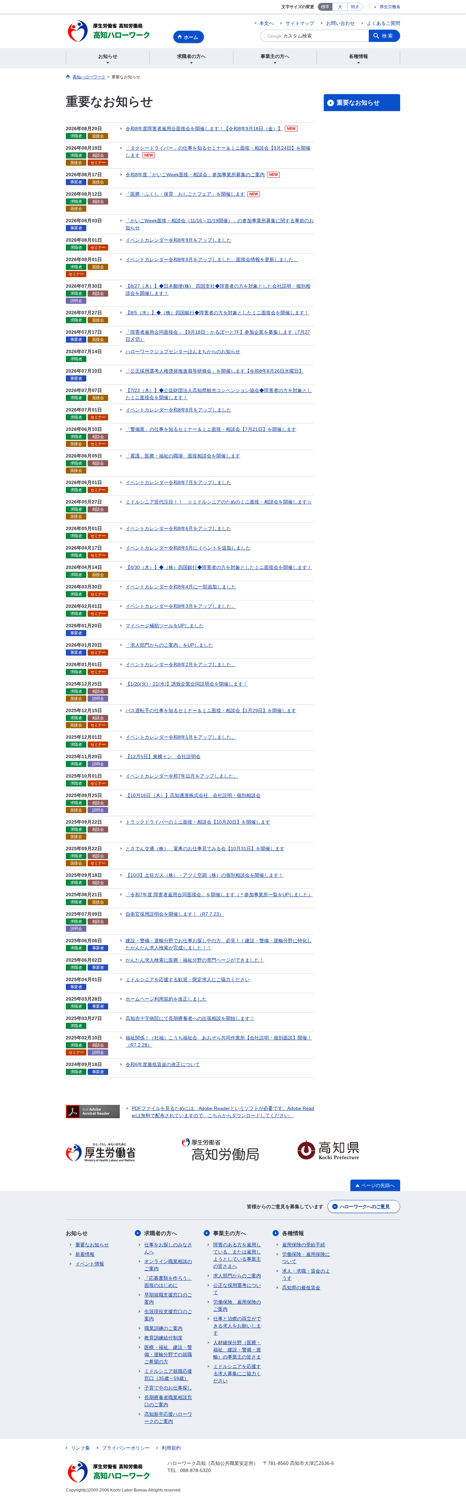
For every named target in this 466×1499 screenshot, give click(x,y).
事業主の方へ (229, 1233)
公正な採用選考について (237, 1289)
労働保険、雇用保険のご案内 (237, 1305)
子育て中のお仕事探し (168, 1388)
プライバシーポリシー (126, 1448)
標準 (325, 6)
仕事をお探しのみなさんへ (168, 1248)
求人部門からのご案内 (237, 1275)
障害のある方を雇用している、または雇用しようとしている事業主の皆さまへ (237, 1255)
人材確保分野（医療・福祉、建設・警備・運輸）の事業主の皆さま (237, 1350)
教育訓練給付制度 (163, 1337)
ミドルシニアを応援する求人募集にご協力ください (237, 1373)
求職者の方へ (160, 1233)
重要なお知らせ (358, 102)
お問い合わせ (340, 23)
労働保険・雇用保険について (306, 1257)
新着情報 (84, 1254)
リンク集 (80, 1448)
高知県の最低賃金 (301, 1287)
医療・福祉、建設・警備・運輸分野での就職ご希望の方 (168, 1354)
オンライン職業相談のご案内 (168, 1265)
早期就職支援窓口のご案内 (168, 1298)
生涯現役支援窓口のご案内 (168, 1315)
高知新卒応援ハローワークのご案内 (168, 1417)
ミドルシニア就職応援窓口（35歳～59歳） (168, 1374)
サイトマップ (300, 23)
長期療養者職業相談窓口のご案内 (168, 1401)
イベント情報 (89, 1263)
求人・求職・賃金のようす (306, 1274)
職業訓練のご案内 (163, 1328)
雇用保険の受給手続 (303, 1244)
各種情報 (293, 1233)
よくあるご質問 (383, 23)
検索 (388, 36)
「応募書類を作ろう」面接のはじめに (168, 1281)
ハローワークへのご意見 (365, 1206)
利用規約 (171, 1448)
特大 (355, 6)
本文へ (266, 23)
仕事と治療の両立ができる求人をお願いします (237, 1326)
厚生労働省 (390, 6)
